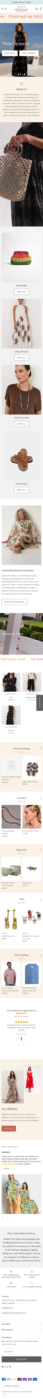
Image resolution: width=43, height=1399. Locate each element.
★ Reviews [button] (40, 703)
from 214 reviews (21, 1016)
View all (21, 752)
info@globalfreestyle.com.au (14, 1313)
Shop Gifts (21, 850)
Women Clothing (21, 748)
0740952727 (7, 1308)
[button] (19, 1044)
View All (21, 292)
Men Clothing (21, 955)
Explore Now (11, 55)
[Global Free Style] (21, 9)
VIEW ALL (21, 490)
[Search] (7, 8)
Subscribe (21, 1359)
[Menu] (2, 8)
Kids (21, 899)
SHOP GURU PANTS (13, 61)
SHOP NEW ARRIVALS (14, 602)
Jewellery (21, 798)
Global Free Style (12, 1392)
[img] (21, 1013)
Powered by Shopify (25, 1392)
